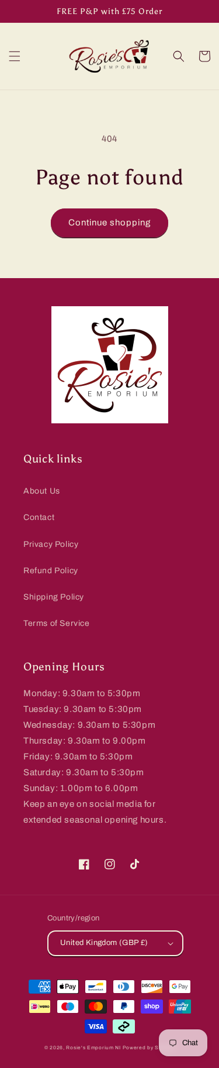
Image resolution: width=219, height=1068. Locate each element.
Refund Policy (50, 570)
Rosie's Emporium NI (93, 1047)
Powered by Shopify (149, 1047)
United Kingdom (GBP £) (104, 943)
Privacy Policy (50, 544)
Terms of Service (56, 623)
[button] (14, 56)
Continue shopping (109, 222)
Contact (38, 517)
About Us (41, 491)
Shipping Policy (53, 597)
